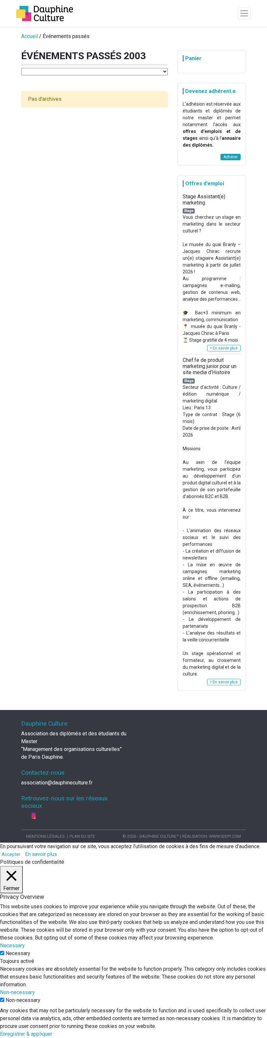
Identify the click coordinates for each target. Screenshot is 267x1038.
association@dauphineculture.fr (56, 783)
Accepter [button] (11, 854)
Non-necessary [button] (17, 992)
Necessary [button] (12, 945)
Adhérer (230, 157)
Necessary (18, 953)
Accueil (29, 36)
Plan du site (82, 836)
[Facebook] (23, 816)
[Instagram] (33, 816)
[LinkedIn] (29, 816)
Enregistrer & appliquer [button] (26, 1034)
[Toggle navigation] (244, 13)
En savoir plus (225, 348)
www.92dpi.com (225, 836)
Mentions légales (45, 836)
